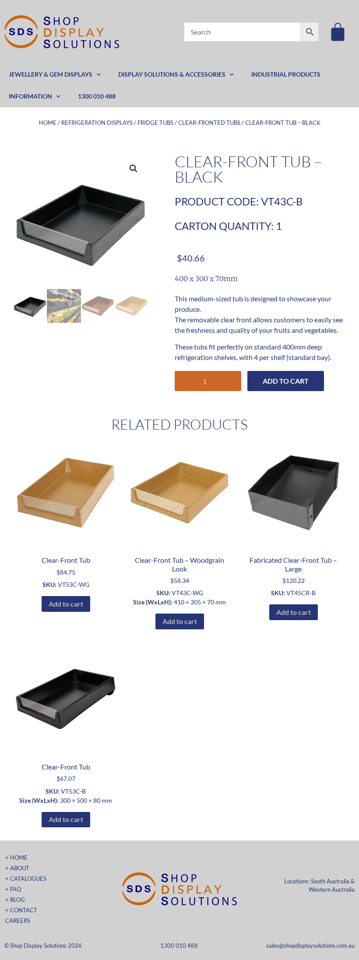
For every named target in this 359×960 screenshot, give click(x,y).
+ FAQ (13, 889)
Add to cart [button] (66, 604)
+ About (17, 868)
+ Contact (21, 910)
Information (30, 96)
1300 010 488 (97, 96)
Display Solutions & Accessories (171, 74)
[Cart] (337, 31)
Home (47, 122)
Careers (17, 920)
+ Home (16, 857)
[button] (133, 168)
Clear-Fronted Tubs (209, 122)
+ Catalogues (25, 878)
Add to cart (286, 381)
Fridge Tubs (155, 122)
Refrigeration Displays (97, 122)
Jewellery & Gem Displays (50, 74)
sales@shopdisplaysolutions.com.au (310, 945)
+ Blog (15, 899)
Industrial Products (285, 74)
